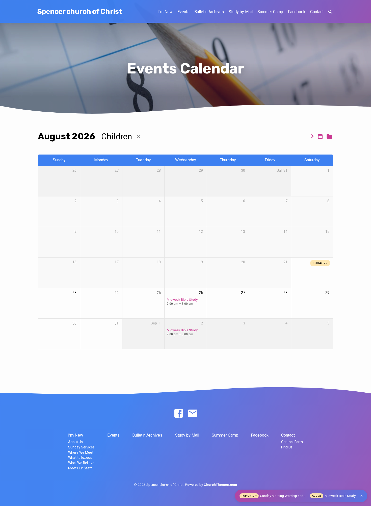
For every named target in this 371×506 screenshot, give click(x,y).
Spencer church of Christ (79, 11)
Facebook (296, 11)
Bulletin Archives (209, 11)
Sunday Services (81, 447)
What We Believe (81, 463)
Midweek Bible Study (182, 299)
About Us (75, 442)
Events (183, 11)
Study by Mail (241, 11)
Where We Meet (80, 452)
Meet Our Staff (80, 468)
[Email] (192, 413)
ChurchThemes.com (220, 485)
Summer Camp (270, 11)
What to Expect (80, 458)
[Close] (361, 496)
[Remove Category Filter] (138, 136)
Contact (317, 11)
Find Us (287, 447)
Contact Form (292, 442)
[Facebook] (178, 413)
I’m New (165, 11)
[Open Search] (330, 12)
